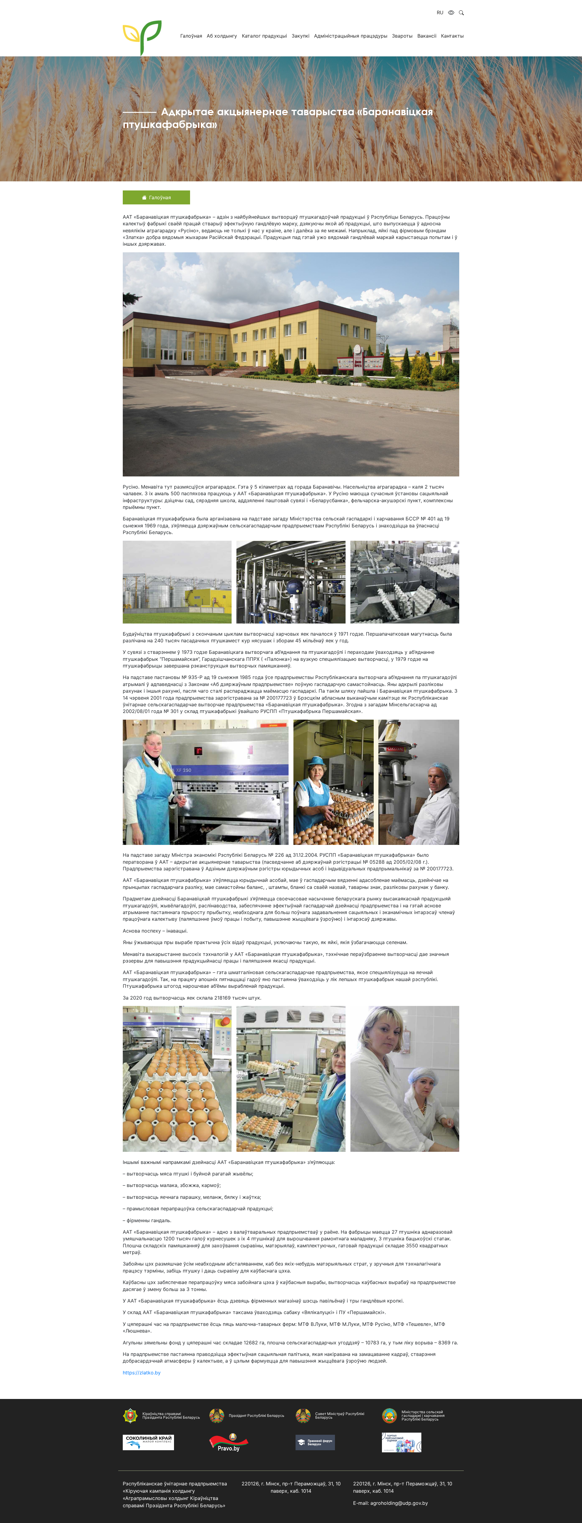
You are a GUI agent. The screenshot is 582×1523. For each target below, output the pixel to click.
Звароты (402, 36)
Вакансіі (426, 36)
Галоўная (191, 36)
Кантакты (452, 36)
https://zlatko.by (142, 1373)
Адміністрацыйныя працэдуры (350, 36)
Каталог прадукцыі (264, 36)
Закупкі (300, 36)
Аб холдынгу (222, 36)
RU (440, 12)
